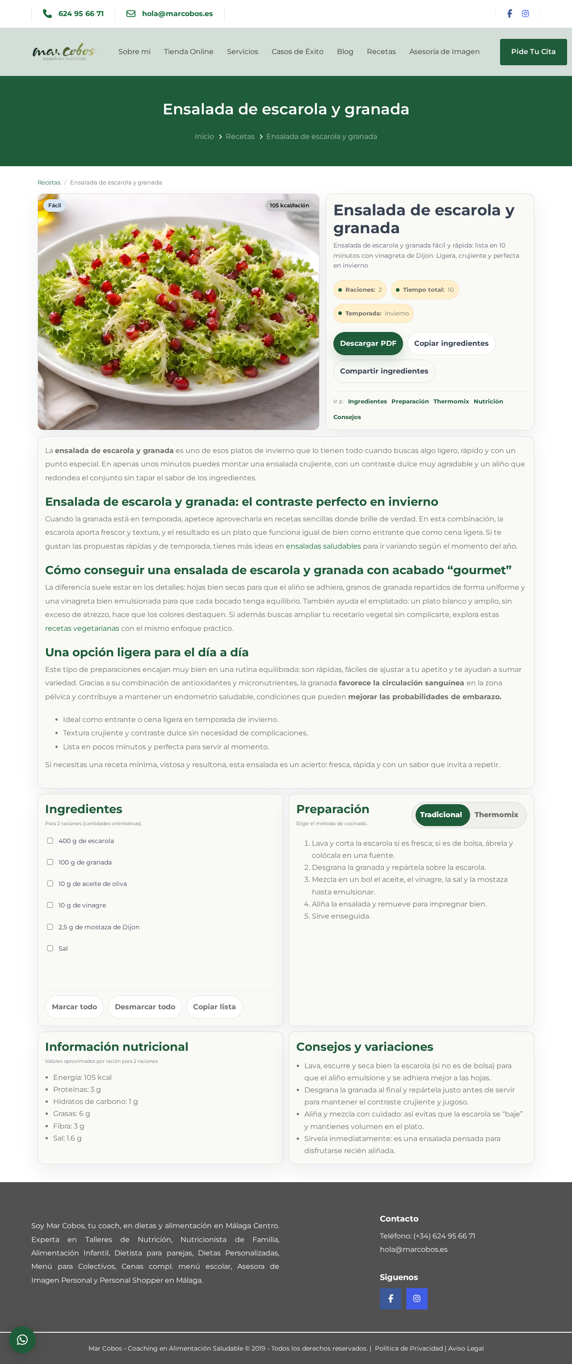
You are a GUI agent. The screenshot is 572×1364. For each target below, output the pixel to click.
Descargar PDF (368, 343)
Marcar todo (74, 1007)
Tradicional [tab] (441, 814)
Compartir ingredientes (384, 371)
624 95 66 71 (81, 13)
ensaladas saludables (323, 546)
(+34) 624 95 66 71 (444, 1236)
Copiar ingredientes (451, 343)
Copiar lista (214, 1007)
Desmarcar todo (145, 1007)
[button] (22, 1339)
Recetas (49, 182)
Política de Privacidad (409, 1348)
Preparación (410, 401)
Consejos (347, 416)
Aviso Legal (466, 1348)
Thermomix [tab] (496, 814)
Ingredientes (367, 401)
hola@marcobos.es (177, 13)
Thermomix (451, 401)
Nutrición (488, 401)
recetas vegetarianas (82, 628)
